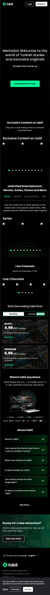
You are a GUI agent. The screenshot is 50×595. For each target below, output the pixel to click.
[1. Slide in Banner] (12, 170)
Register (41, 4)
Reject (5, 589)
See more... (25, 504)
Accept (28, 589)
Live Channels (25, 266)
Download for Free (25, 83)
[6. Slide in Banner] (28, 170)
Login (29, 4)
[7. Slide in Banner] (32, 170)
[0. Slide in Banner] (9, 170)
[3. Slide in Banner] (19, 170)
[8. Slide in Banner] (35, 170)
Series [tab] (7, 196)
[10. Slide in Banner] (41, 170)
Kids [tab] (44, 196)
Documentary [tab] (31, 196)
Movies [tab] (17, 196)
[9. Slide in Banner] (38, 170)
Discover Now (13, 538)
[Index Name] (11, 155)
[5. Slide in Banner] (25, 170)
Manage (15, 589)
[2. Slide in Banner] (16, 170)
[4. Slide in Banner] (22, 170)
